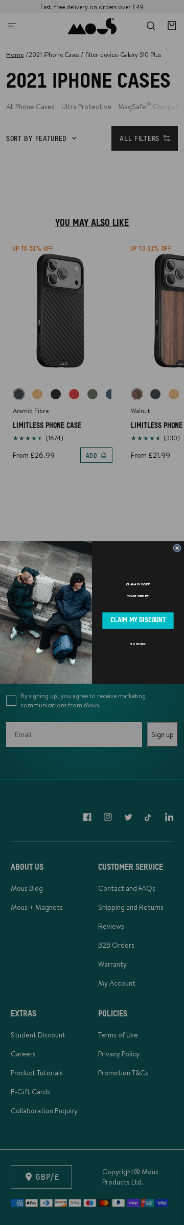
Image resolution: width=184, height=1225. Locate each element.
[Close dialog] (177, 548)
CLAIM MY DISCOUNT (138, 620)
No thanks (138, 643)
